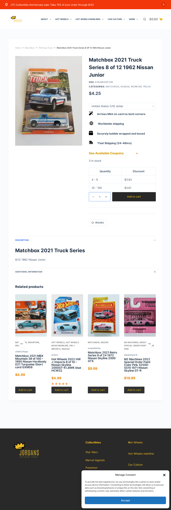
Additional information (28, 271)
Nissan (125, 86)
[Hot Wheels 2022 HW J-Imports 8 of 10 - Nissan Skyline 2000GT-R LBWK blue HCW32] (67, 315)
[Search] (144, 19)
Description (22, 240)
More (132, 19)
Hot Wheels (61, 19)
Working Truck (141, 86)
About (44, 19)
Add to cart (134, 196)
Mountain (33, 342)
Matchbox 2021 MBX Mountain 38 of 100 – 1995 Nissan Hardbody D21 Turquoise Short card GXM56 (30, 361)
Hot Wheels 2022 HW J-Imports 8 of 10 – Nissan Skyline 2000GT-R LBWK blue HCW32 (66, 365)
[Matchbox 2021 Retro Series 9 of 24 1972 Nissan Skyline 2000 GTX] (103, 315)
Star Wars (92, 452)
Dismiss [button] (163, 4)
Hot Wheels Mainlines (88, 19)
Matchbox (112, 86)
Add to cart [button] (25, 389)
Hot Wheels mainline (141, 453)
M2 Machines (131, 342)
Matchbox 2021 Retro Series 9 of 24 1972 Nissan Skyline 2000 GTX (102, 357)
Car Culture (115, 19)
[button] (164, 475)
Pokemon (91, 467)
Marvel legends (95, 460)
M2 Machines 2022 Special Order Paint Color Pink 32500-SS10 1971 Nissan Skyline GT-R (137, 365)
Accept (125, 500)
